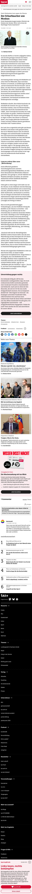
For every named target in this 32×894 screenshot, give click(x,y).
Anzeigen (3, 843)
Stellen (3, 687)
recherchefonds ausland (7, 713)
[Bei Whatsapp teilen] (16, 334)
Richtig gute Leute (6, 661)
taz (4, 595)
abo (2, 702)
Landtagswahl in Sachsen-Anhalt (10, 647)
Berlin (2, 628)
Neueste (25, 499)
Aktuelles (3, 676)
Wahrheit (3, 636)
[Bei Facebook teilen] (12, 334)
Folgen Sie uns (4, 599)
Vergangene (4, 794)
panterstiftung (5, 717)
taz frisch (3, 765)
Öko (2, 614)
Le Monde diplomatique (7, 816)
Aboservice (4, 857)
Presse (3, 691)
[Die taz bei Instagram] (17, 600)
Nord (2, 632)
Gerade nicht (24, 862)
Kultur (2, 621)
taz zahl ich (4, 709)
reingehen (3, 750)
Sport (2, 625)
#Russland (22, 322)
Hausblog (3, 680)
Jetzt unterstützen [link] (16, 313)
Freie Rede (4, 746)
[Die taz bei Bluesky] (13, 600)
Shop (2, 839)
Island (2, 658)
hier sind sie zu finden (23, 513)
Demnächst (4, 783)
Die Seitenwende (5, 684)
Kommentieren (11, 328)
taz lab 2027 (4, 798)
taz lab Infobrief (5, 772)
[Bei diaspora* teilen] (19, 334)
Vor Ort (3, 787)
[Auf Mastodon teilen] (5, 334)
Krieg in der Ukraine (6, 654)
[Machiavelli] (2, 521)
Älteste (29, 499)
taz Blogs (3, 809)
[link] (9, 6)
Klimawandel (4, 665)
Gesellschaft (4, 617)
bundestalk (4, 731)
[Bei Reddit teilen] (22, 334)
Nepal (2, 650)
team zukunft (4, 761)
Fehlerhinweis (19, 328)
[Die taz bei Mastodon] (10, 600)
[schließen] (29, 862)
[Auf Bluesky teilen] (9, 334)
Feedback (3, 854)
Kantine (3, 835)
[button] (30, 2)
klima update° (4, 739)
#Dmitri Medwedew (5, 322)
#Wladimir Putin (15, 322)
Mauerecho (4, 742)
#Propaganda (4, 324)
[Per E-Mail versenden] (2, 334)
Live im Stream (5, 790)
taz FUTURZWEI (5, 813)
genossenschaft (5, 706)
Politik (2, 610)
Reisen (3, 832)
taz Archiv (3, 820)
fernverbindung (5, 735)
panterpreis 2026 (5, 720)
